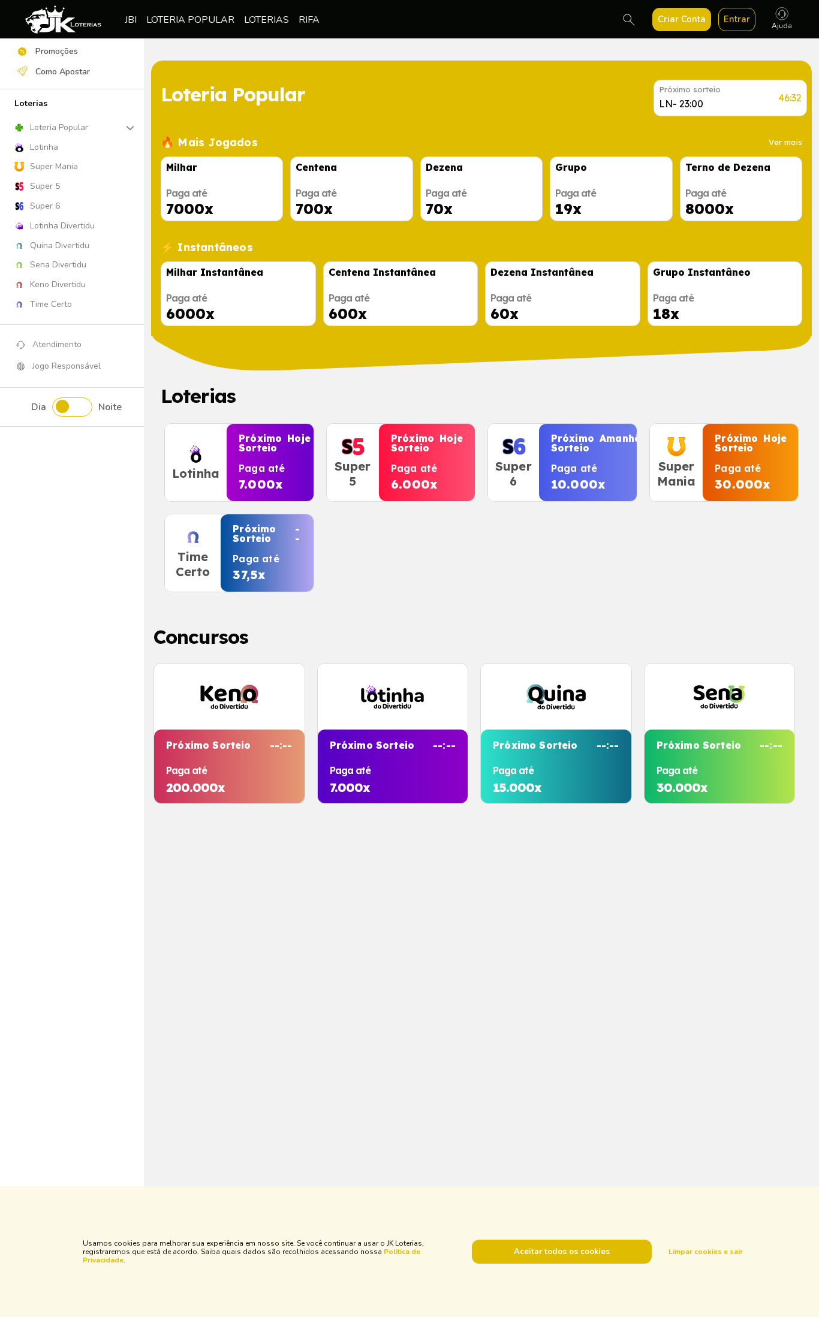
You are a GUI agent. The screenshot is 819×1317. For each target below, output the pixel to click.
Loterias (266, 19)
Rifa (309, 19)
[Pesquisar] (629, 19)
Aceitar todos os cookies (562, 1251)
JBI (131, 19)
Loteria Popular (190, 19)
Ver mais (785, 142)
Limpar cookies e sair (706, 1251)
